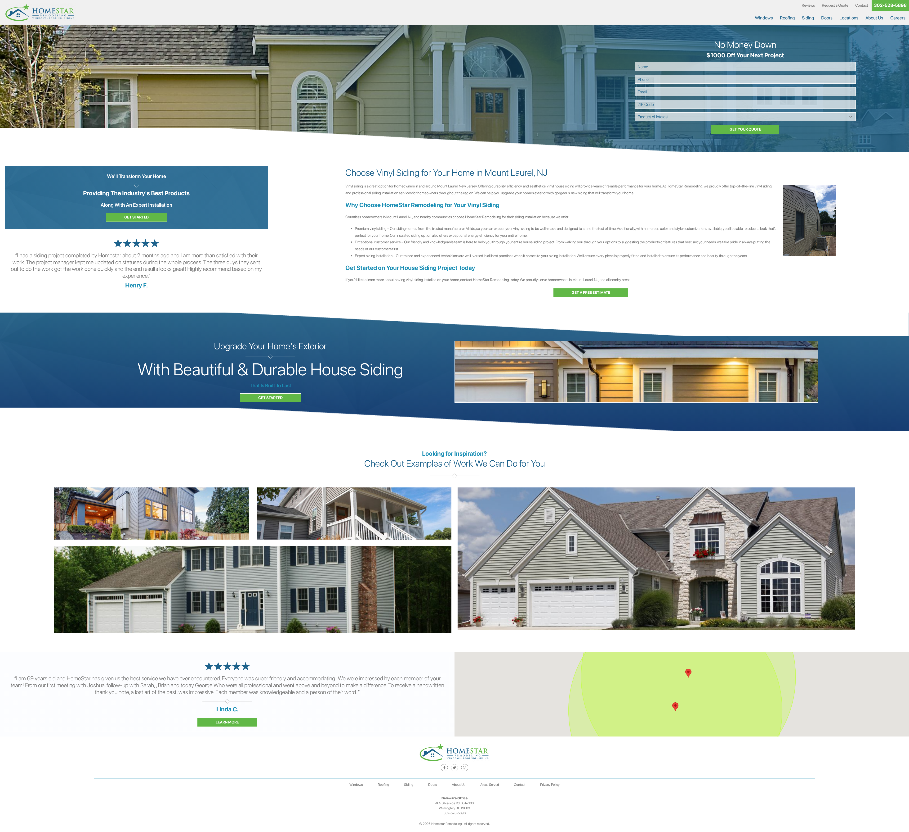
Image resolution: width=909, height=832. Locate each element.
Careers (897, 18)
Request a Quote (835, 5)
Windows (764, 18)
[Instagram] (464, 767)
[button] (675, 706)
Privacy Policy (550, 784)
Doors (827, 18)
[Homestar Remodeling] (40, 13)
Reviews (808, 5)
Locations (849, 18)
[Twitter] (454, 767)
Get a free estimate (591, 292)
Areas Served (489, 784)
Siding (808, 18)
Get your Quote (745, 129)
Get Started (136, 217)
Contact (861, 5)
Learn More (227, 722)
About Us (874, 18)
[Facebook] (444, 767)
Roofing (787, 18)
